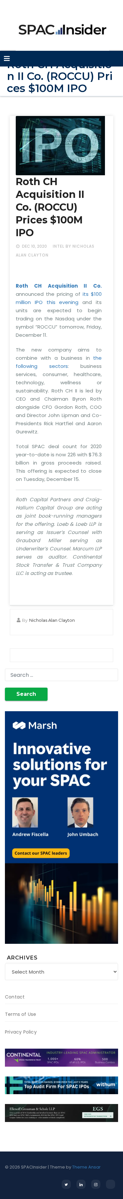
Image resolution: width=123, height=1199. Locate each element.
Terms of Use (20, 1014)
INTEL (58, 246)
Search (26, 694)
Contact (15, 997)
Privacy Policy (21, 1032)
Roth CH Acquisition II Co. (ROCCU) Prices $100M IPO (50, 207)
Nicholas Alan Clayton (52, 620)
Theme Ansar (86, 1167)
